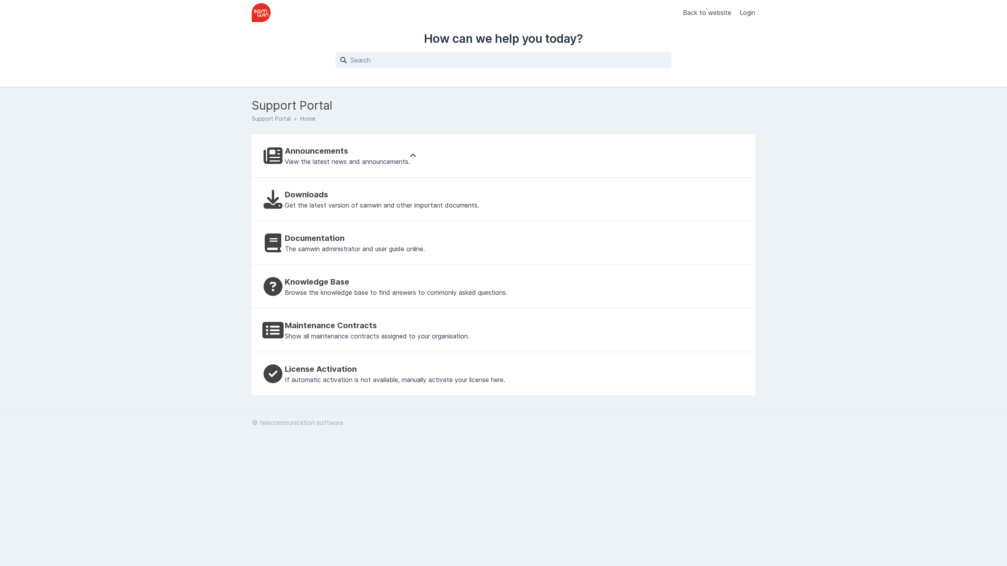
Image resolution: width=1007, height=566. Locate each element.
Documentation (315, 238)
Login (747, 13)
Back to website (708, 13)
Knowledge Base (317, 282)
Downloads (306, 194)
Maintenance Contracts (331, 325)
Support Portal (271, 118)
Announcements (316, 151)
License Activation (321, 369)
